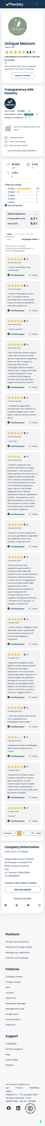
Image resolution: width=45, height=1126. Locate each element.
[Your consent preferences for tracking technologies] (40, 1121)
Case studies (12, 1059)
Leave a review (22, 75)
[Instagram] (39, 905)
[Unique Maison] (17, 26)
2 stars (11, 198)
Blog (8, 1054)
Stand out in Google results (19, 947)
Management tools (15, 1008)
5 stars (11, 188)
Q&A (8, 987)
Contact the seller (23, 898)
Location (10, 992)
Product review (13, 982)
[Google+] (17, 905)
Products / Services (25, 234)
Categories (11, 1043)
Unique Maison (19, 43)
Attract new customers (17, 941)
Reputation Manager (16, 1003)
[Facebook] (5, 905)
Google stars (12, 1014)
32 (32, 833)
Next (39, 833)
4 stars (11, 192)
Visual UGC (11, 998)
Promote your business (17, 957)
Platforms (10, 1024)
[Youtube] (28, 905)
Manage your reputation (18, 952)
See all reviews (15, 205)
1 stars (11, 202)
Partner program (14, 1049)
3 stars (11, 195)
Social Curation (13, 1019)
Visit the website (22, 889)
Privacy (19, 1087)
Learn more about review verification (22, 151)
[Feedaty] (14, 4)
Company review (14, 976)
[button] (22, 128)
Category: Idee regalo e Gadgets (20, 882)
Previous (8, 833)
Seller (9, 234)
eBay (9, 239)
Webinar (10, 1065)
